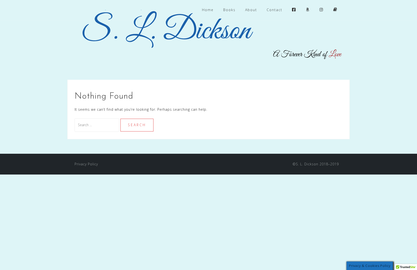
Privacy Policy (86, 164)
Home (208, 9)
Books (229, 9)
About (251, 9)
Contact (274, 9)
